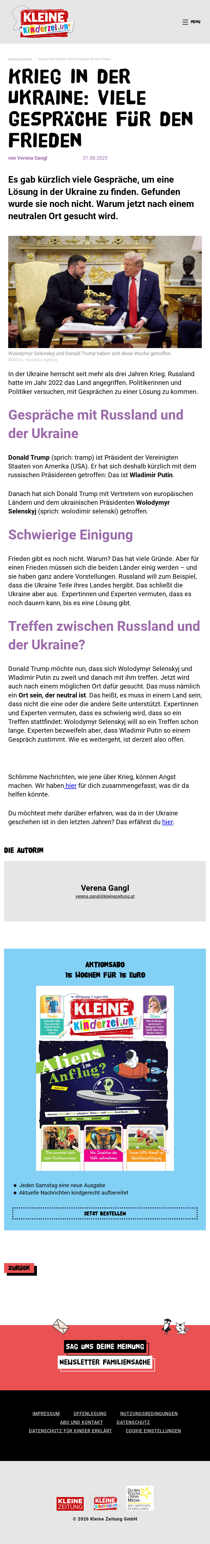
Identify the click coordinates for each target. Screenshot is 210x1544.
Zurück (19, 1267)
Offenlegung (90, 1413)
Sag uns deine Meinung (105, 1346)
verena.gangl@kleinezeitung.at (105, 896)
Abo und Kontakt (81, 1422)
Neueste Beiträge (20, 59)
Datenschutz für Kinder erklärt (70, 1430)
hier (70, 785)
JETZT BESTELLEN (105, 1213)
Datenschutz (133, 1422)
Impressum (46, 1413)
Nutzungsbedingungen (149, 1413)
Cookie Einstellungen (153, 1430)
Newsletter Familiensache (105, 1362)
